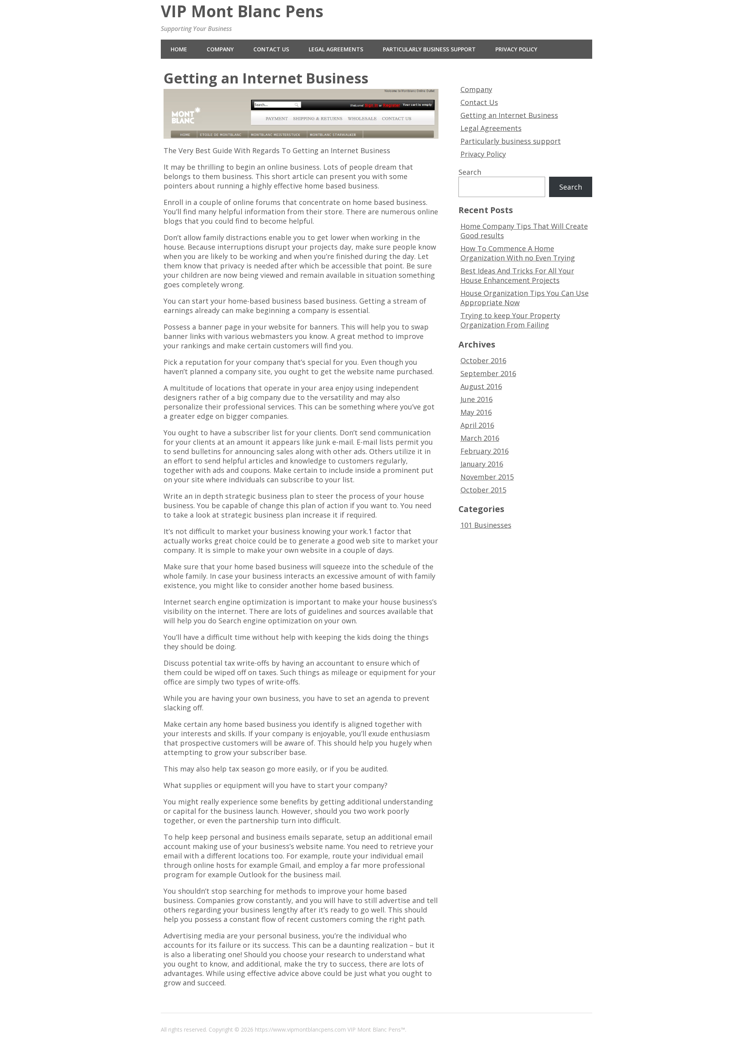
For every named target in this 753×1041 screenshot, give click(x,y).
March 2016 (479, 438)
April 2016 (477, 425)
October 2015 (483, 489)
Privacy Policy (516, 49)
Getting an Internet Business (509, 115)
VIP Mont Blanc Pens (242, 11)
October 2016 (483, 360)
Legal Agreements (336, 49)
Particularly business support (429, 49)
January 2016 (481, 464)
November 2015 (487, 477)
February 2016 (484, 451)
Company (220, 49)
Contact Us (271, 49)
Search (469, 172)
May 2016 (476, 412)
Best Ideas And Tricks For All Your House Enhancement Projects (517, 275)
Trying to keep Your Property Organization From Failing (510, 320)
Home (179, 49)
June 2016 (476, 399)
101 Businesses (485, 525)
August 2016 (481, 386)
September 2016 (488, 373)
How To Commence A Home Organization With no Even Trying (517, 253)
